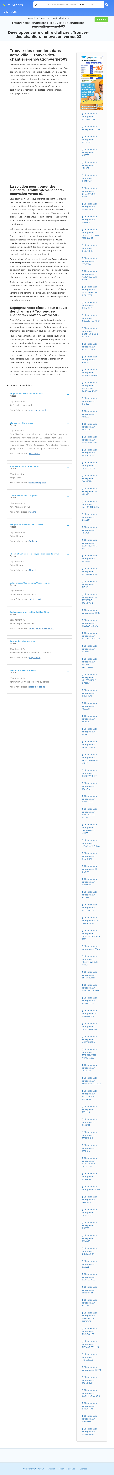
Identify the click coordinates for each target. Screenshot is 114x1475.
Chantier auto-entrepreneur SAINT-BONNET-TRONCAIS (89, 1162)
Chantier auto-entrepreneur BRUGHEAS (89, 693)
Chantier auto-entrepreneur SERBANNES (89, 1290)
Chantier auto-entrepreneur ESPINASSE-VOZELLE (91, 1080)
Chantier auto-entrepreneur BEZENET (89, 895)
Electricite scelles (37, 686)
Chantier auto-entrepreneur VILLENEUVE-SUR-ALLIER (90, 960)
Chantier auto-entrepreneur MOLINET (89, 786)
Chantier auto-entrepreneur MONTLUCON (89, 116)
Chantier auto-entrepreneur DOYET (89, 731)
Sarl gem (33, 541)
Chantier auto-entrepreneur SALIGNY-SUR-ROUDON (89, 1095)
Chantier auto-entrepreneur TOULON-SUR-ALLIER (89, 828)
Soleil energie (35, 599)
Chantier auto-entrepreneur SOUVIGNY (89, 478)
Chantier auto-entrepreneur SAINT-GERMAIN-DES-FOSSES (90, 290)
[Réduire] (98, 1435)
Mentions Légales (67, 1469)
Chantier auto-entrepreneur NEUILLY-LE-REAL (90, 623)
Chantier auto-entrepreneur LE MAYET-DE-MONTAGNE (89, 598)
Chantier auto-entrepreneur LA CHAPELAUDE (90, 1013)
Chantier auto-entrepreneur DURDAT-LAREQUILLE (89, 663)
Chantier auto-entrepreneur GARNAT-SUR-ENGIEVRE (89, 1316)
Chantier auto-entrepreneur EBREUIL (89, 719)
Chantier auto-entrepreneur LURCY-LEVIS (89, 452)
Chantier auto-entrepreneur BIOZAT (89, 1303)
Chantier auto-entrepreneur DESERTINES (89, 248)
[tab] (39, 394)
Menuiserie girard (37, 482)
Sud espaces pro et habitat (41, 628)
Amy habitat (34, 657)
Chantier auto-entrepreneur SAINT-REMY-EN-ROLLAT (90, 544)
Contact (83, 1469)
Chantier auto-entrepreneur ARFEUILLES (89, 1357)
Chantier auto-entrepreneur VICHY (91, 128)
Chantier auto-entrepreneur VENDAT (89, 414)
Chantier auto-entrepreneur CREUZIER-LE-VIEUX (91, 318)
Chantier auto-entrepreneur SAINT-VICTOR (89, 465)
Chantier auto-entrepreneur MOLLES (89, 1109)
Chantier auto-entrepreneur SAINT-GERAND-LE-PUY (91, 934)
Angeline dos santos (38, 410)
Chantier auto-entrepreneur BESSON (89, 1122)
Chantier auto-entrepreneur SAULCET (89, 1264)
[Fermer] (103, 1435)
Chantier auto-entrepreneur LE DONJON (89, 869)
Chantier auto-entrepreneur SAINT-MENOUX (89, 1026)
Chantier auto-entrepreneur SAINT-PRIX (89, 1212)
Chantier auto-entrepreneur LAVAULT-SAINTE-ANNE (90, 758)
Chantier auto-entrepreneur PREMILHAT (89, 427)
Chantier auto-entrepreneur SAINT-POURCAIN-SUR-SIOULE (90, 233)
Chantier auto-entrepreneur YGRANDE (89, 1199)
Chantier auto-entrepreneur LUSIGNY (89, 558)
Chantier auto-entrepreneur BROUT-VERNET (89, 773)
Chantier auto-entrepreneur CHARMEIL (89, 1419)
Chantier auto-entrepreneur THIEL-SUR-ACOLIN (91, 920)
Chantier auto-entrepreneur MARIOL (89, 1148)
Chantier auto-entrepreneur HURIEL (89, 401)
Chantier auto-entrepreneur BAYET (91, 1368)
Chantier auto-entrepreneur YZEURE (89, 165)
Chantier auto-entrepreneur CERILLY (89, 649)
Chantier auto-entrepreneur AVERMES (89, 261)
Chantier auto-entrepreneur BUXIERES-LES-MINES (89, 813)
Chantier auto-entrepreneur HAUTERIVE (89, 856)
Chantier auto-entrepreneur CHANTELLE (89, 799)
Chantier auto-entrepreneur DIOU (91, 611)
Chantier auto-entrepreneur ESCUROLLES (89, 1331)
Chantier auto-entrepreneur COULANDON (89, 1251)
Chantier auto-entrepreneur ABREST (89, 359)
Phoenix (33, 570)
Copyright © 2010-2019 (33, 1469)
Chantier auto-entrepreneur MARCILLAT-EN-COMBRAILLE (89, 1053)
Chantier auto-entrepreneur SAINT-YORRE (89, 347)
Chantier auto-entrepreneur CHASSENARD (89, 1039)
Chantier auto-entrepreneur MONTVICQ (89, 1380)
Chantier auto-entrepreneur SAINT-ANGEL (89, 1277)
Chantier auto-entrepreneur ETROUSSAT (89, 1406)
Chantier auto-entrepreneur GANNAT (89, 219)
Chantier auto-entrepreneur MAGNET (89, 1238)
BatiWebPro (88, 1460)
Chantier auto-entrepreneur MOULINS (89, 139)
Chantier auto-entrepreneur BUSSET (89, 1225)
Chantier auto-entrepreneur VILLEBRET (89, 706)
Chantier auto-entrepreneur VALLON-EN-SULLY (90, 504)
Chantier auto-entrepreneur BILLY (91, 1188)
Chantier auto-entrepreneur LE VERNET (89, 491)
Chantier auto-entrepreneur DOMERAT (89, 178)
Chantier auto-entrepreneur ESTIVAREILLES (89, 975)
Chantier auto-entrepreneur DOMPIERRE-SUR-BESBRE (90, 332)
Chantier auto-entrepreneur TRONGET (89, 1068)
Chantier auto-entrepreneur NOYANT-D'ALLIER (90, 1344)
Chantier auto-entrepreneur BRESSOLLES (89, 1000)
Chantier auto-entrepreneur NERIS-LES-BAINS (90, 372)
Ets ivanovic (34, 453)
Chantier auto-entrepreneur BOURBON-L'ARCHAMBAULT (89, 386)
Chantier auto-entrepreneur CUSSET (89, 152)
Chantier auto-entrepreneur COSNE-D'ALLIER (89, 439)
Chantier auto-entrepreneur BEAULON (89, 517)
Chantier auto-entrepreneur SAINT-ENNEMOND (91, 1393)
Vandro (32, 512)
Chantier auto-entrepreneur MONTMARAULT (89, 571)
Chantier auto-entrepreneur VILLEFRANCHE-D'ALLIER (89, 678)
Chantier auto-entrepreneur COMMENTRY (89, 206)
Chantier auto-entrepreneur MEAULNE (89, 1176)
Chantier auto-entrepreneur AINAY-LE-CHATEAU (91, 843)
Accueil (31, 18)
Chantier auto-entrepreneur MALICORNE (89, 1135)
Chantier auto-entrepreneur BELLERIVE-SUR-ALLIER (89, 192)
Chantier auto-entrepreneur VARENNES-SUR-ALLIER (89, 275)
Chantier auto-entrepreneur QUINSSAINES (89, 744)
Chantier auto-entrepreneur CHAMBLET (89, 882)
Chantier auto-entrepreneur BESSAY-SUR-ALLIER (91, 636)
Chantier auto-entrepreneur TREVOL (89, 530)
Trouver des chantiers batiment (54, 18)
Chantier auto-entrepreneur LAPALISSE (89, 305)
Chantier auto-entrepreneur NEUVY (89, 584)
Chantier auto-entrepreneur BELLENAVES (89, 907)
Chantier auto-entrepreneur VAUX (91, 947)
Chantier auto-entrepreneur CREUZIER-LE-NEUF (91, 988)
